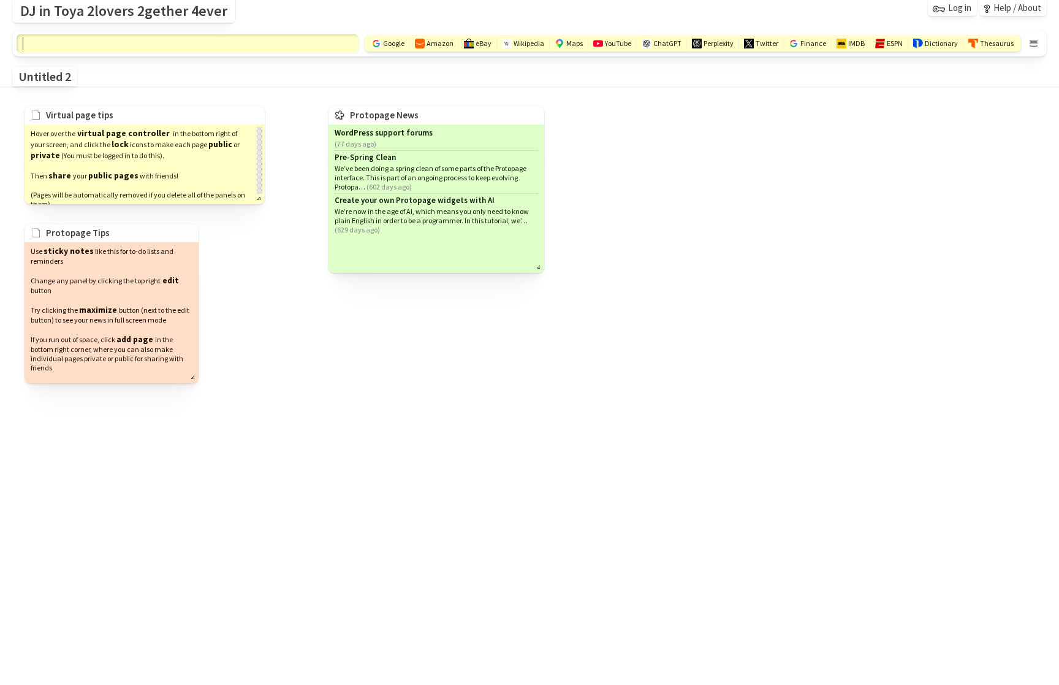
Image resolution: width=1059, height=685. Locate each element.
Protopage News (384, 115)
